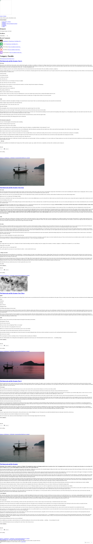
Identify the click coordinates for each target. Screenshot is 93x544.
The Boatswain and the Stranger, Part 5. (11, 61)
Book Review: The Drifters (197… (15, 41)
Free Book (4, 24)
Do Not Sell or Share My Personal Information (17, 539)
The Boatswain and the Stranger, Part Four (12, 187)
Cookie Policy (23, 541)
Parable (13, 157)
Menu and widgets (3, 19)
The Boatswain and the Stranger (9, 464)
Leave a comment (27, 157)
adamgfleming (5, 41)
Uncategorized (17, 157)
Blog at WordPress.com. (4, 539)
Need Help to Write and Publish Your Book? (9, 23)
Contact (3, 26)
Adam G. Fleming (3, 16)
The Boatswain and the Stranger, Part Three (12, 293)
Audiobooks (4, 25)
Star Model (22, 157)
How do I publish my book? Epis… (15, 46)
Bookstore (4, 22)
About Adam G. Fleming (6, 21)
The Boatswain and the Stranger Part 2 (11, 381)
